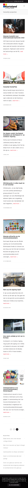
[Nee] (26, 482)
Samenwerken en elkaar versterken (13, 452)
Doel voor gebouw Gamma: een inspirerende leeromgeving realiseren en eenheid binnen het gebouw (13, 465)
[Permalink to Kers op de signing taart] (14, 279)
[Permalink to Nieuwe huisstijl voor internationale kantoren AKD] (14, 26)
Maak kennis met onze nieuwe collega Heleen (12, 440)
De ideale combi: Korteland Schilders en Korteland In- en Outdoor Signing (14, 134)
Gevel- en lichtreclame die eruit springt (12, 457)
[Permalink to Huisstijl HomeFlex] (14, 77)
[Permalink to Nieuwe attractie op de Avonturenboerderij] (14, 226)
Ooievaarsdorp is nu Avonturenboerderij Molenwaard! (10, 389)
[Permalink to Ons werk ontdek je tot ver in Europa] (14, 326)
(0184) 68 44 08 (18, 1)
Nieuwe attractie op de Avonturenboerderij (11, 237)
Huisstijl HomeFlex (10, 87)
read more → (16, 101)
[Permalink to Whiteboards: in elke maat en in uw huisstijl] (14, 173)
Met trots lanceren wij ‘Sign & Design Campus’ (14, 446)
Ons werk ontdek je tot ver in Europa (14, 337)
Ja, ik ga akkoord (14, 485)
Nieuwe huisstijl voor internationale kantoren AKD (13, 37)
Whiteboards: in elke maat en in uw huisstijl (13, 184)
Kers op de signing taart (12, 289)
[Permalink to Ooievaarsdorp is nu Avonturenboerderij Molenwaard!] (14, 377)
